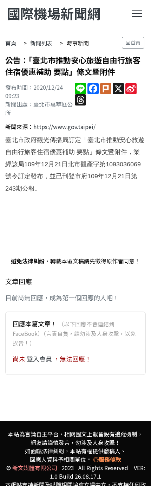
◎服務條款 (107, 459)
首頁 (11, 43)
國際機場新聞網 (53, 13)
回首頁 (133, 42)
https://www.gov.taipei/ (64, 126)
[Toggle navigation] (137, 13)
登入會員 (40, 358)
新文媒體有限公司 (34, 467)
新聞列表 (41, 43)
